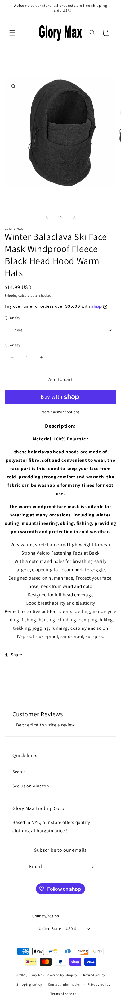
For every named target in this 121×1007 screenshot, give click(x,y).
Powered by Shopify (62, 975)
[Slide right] (74, 217)
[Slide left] (47, 217)
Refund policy (94, 975)
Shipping (11, 296)
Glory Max (37, 975)
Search (19, 771)
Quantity (12, 317)
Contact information (65, 984)
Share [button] (16, 655)
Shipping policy (29, 984)
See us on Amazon (30, 786)
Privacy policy (98, 984)
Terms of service (63, 994)
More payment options (61, 411)
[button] (12, 33)
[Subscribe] (91, 866)
